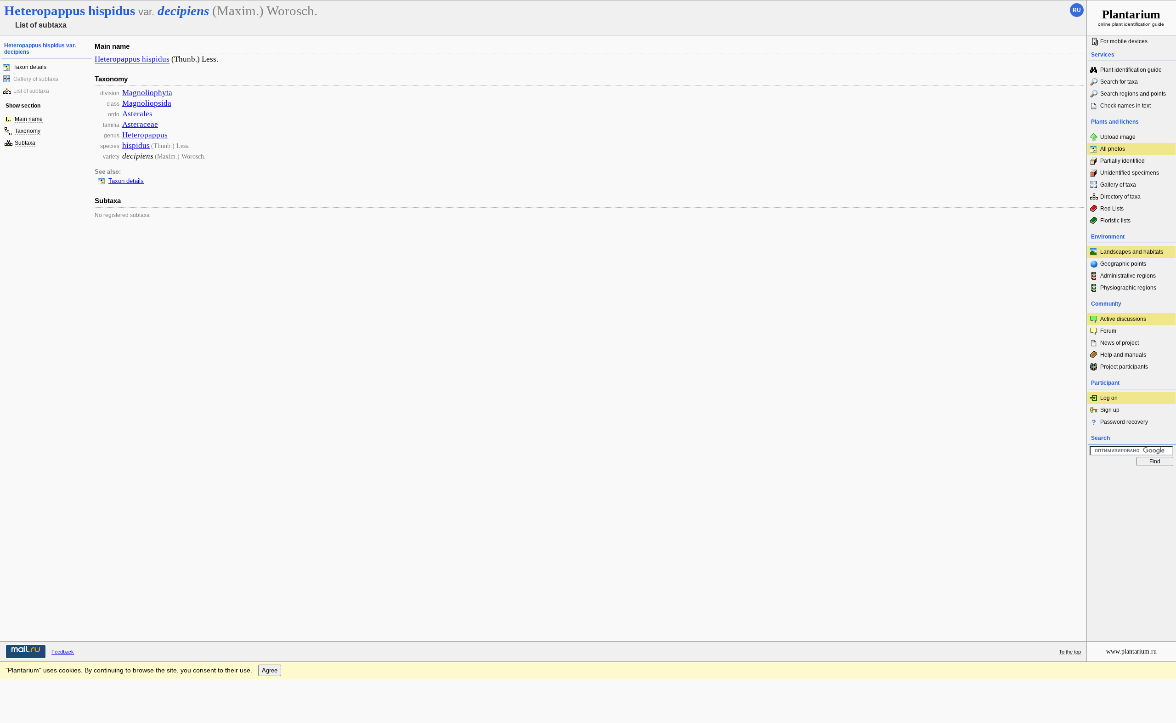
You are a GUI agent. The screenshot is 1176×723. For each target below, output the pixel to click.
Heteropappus (145, 135)
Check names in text (1125, 105)
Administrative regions (1128, 276)
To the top (1070, 652)
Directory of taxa (1120, 197)
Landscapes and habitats (1131, 252)
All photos (1112, 149)
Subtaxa (25, 143)
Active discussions (1123, 319)
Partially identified (1122, 161)
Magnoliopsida (146, 103)
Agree (269, 670)
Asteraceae (140, 124)
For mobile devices (1124, 41)
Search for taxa (1119, 82)
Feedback (62, 652)
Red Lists (1112, 208)
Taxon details (29, 67)
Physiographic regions (1128, 288)
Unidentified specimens (1129, 173)
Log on (1109, 398)
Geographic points (1123, 264)
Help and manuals (1123, 355)
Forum (1108, 331)
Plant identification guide (1131, 70)
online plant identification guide (1131, 17)
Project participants (1124, 367)
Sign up (1109, 410)
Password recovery (1124, 422)
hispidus (136, 145)
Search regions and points (1133, 94)
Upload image (1118, 137)
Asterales (137, 113)
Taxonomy (27, 131)
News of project (1119, 343)
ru (1077, 10)
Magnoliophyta (147, 92)
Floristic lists (1115, 220)
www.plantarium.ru (1131, 651)
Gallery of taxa (1118, 185)
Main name (29, 119)
